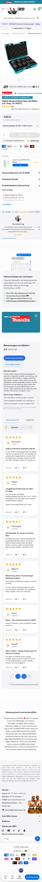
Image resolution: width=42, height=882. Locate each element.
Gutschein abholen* (11, 447)
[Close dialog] (39, 431)
